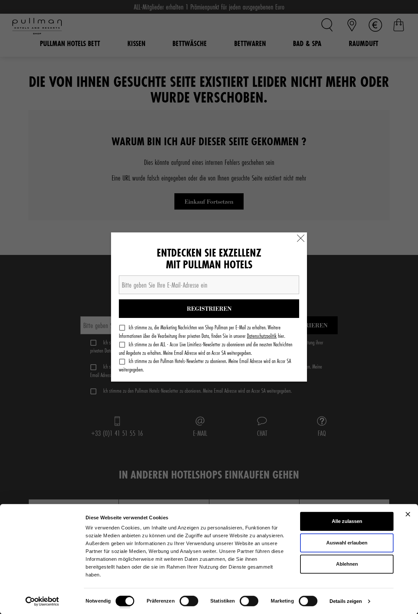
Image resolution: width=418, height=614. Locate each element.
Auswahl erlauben (346, 542)
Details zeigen (346, 601)
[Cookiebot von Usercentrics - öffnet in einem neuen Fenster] (42, 601)
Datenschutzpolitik (262, 336)
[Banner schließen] (408, 514)
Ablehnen (347, 564)
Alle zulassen (347, 521)
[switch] (189, 603)
